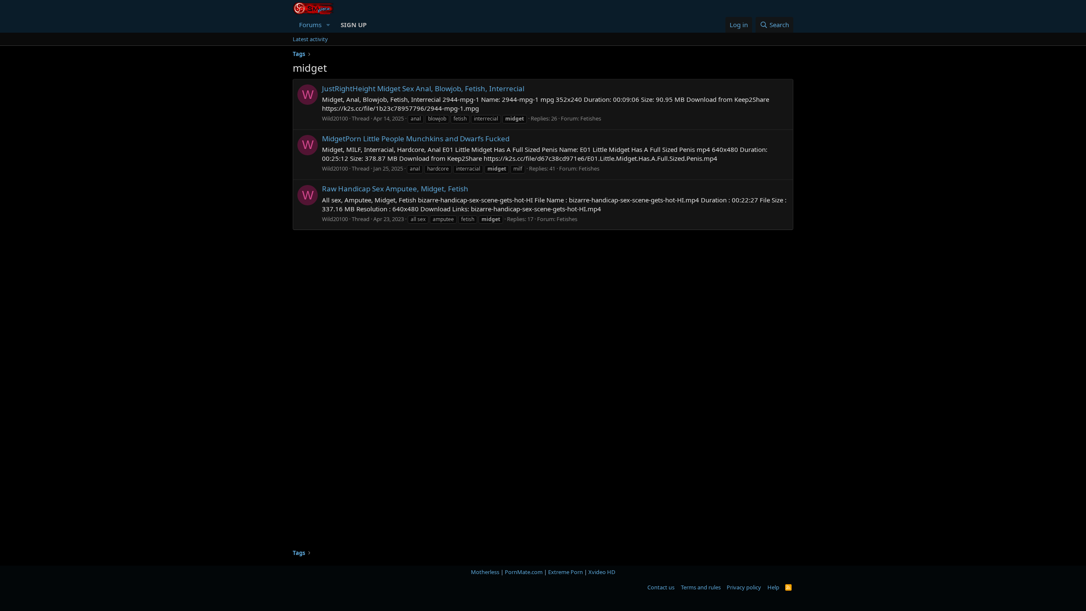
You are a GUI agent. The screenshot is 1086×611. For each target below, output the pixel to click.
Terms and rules (701, 587)
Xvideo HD (601, 572)
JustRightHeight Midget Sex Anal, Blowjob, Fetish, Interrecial (423, 88)
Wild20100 (335, 118)
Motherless (485, 572)
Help (773, 587)
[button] (328, 25)
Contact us (661, 587)
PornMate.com (524, 572)
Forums (310, 24)
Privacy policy (744, 587)
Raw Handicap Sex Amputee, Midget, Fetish (395, 188)
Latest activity (310, 39)
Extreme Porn (565, 572)
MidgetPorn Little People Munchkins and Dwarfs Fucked (415, 138)
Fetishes (590, 118)
